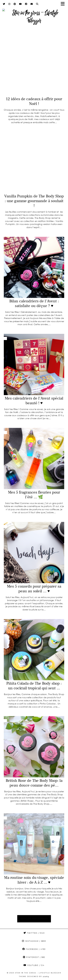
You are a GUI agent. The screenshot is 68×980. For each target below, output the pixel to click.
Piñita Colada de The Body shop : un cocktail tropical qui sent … (34, 686)
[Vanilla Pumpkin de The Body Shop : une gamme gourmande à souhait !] (34, 162)
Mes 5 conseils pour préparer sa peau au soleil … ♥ (34, 589)
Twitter (35, 933)
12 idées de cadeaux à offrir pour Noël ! (34, 101)
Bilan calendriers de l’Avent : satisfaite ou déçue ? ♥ (34, 303)
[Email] (32, 4)
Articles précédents (34, 918)
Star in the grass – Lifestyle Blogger (38, 973)
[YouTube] (20, 4)
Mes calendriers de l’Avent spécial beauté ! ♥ (34, 401)
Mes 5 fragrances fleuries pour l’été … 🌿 (34, 495)
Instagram (35, 941)
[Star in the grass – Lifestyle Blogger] (34, 14)
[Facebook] (26, 4)
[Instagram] (9, 4)
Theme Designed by (34, 976)
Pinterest (35, 957)
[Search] (37, 4)
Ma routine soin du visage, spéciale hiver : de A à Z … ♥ (34, 880)
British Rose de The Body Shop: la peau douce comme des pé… (34, 783)
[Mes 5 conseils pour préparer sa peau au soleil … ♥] (34, 552)
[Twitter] (4, 4)
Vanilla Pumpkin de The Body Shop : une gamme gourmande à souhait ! (34, 201)
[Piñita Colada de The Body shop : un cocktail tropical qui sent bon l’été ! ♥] (34, 649)
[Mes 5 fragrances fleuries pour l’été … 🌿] (34, 458)
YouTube (35, 965)
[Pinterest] (15, 4)
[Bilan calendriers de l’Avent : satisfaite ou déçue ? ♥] (34, 267)
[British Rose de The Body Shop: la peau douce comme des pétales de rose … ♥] (34, 746)
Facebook (35, 949)
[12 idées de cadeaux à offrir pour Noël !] (34, 65)
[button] (64, 4)
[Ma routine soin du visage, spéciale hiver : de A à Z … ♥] (34, 844)
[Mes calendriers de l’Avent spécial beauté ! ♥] (34, 364)
